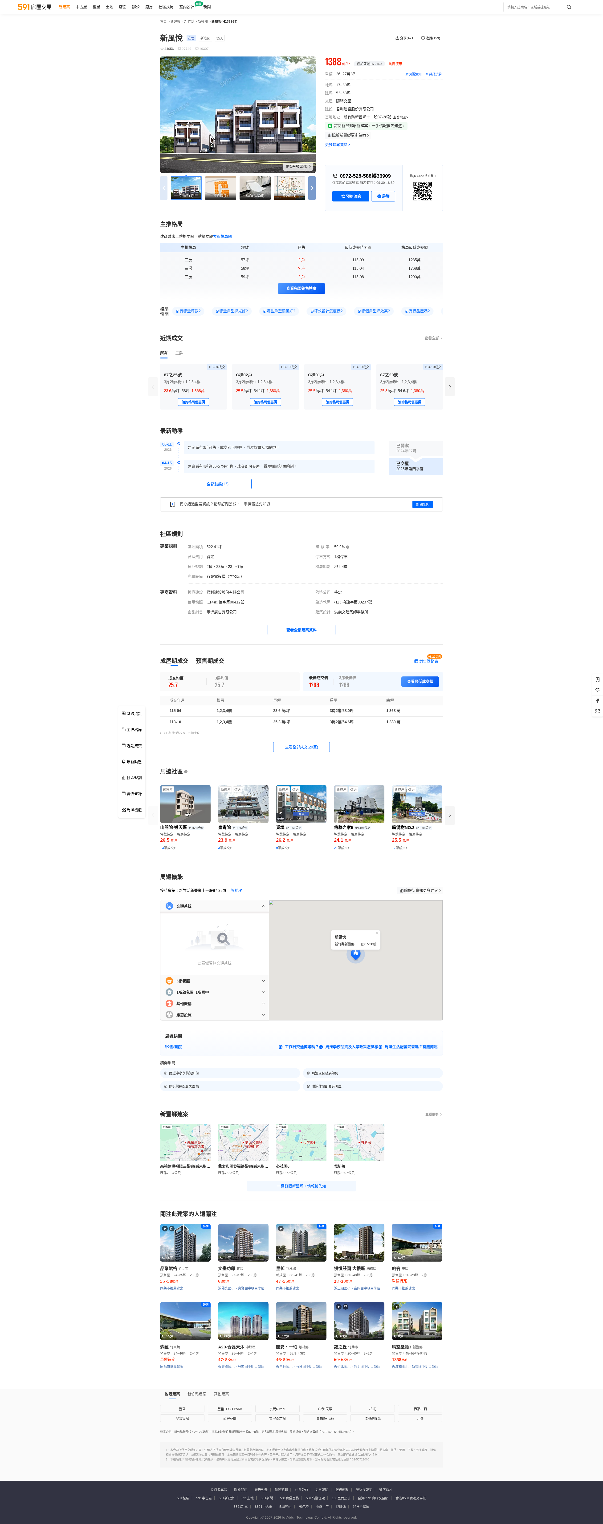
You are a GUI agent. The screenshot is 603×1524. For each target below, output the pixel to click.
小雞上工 (322, 1506)
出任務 (304, 1506)
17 (399, 848)
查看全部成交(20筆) (301, 747)
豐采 (182, 1409)
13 (168, 848)
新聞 (207, 7)
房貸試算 (435, 74)
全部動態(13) (217, 484)
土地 (109, 7)
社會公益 (301, 1490)
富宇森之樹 (277, 1418)
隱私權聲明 (364, 1490)
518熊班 (285, 1506)
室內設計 (186, 7)
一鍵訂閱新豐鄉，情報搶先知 (301, 1186)
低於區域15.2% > (369, 64)
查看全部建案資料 (301, 630)
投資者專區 (219, 1490)
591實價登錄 (289, 1498)
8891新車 (241, 1506)
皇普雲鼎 (182, 1418)
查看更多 (432, 1114)
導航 (235, 891)
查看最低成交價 (420, 682)
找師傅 (341, 1506)
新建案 (64, 7)
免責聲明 (321, 1490)
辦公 (136, 7)
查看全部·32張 (297, 167)
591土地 (247, 1498)
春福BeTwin (325, 1418)
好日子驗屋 (361, 1506)
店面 (122, 7)
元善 (420, 1418)
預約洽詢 (353, 196)
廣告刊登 (261, 1490)
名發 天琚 (325, 1409)
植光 (372, 1409)
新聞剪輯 (281, 1490)
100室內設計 (341, 1498)
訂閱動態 (422, 504)
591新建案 (226, 1498)
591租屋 (183, 1498)
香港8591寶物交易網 (410, 1498)
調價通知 (415, 74)
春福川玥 (420, 1409)
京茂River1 (277, 1409)
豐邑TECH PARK (229, 1409)
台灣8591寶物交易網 (373, 1498)
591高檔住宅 (315, 1498)
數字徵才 (385, 1490)
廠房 (149, 7)
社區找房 (166, 7)
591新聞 (267, 1498)
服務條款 (342, 1490)
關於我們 (240, 1490)
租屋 (96, 7)
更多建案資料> (337, 145)
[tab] (164, 353)
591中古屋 (204, 1498)
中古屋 (81, 7)
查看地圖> (400, 117)
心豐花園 (229, 1418)
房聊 (386, 196)
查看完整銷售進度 (301, 288)
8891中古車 (263, 1506)
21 (342, 848)
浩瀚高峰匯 (372, 1418)
